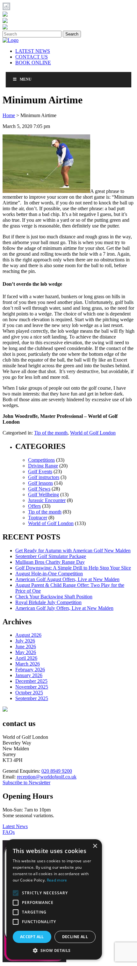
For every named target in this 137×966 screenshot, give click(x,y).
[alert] (54, 899)
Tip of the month (51, 432)
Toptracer (37, 517)
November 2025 (31, 687)
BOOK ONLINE (33, 62)
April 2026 (26, 658)
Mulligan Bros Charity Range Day (50, 562)
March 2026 (27, 664)
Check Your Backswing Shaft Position (53, 596)
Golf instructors (43, 477)
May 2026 (25, 652)
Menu (26, 79)
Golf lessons (40, 483)
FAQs (9, 832)
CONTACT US (31, 57)
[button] (54, 950)
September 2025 (31, 698)
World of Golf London (93, 432)
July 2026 (25, 640)
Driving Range (43, 465)
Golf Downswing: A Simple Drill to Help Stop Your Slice (73, 568)
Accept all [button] (32, 936)
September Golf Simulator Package (50, 556)
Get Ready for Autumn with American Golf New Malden (73, 550)
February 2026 (30, 669)
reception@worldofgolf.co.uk (46, 776)
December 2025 (31, 681)
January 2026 (28, 675)
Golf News (39, 488)
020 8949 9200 (56, 771)
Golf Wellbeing (43, 494)
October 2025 (29, 692)
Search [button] (71, 34)
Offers (34, 506)
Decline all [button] (75, 936)
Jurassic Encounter (47, 500)
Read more (57, 880)
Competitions (41, 460)
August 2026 (28, 635)
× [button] (94, 846)
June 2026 (25, 646)
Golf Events (40, 471)
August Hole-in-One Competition (49, 573)
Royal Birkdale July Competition (48, 602)
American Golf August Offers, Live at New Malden (67, 579)
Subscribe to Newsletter (26, 782)
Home (9, 115)
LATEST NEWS (32, 51)
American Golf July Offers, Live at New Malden (64, 608)
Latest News (15, 826)
